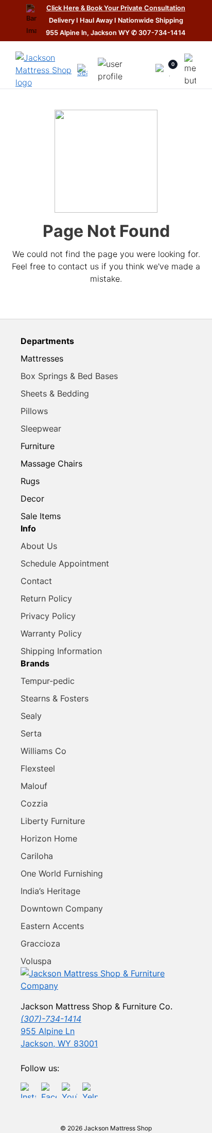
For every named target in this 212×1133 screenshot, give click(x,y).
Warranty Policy (51, 633)
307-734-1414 (162, 33)
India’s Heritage (50, 891)
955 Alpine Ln (48, 1031)
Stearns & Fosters (55, 698)
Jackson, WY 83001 (59, 1043)
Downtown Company (62, 908)
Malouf (34, 786)
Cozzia (34, 803)
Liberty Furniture (53, 821)
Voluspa (36, 961)
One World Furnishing (62, 873)
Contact (36, 581)
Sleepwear (41, 428)
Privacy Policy (48, 616)
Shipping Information (61, 651)
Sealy (31, 716)
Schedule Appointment (65, 563)
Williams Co (43, 751)
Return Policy (46, 598)
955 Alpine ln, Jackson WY (88, 33)
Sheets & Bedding (55, 393)
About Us (39, 546)
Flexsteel (38, 768)
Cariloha (37, 856)
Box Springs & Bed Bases (69, 376)
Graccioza (40, 943)
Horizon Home (49, 838)
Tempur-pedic (48, 681)
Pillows (34, 411)
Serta (31, 733)
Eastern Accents (52, 926)
